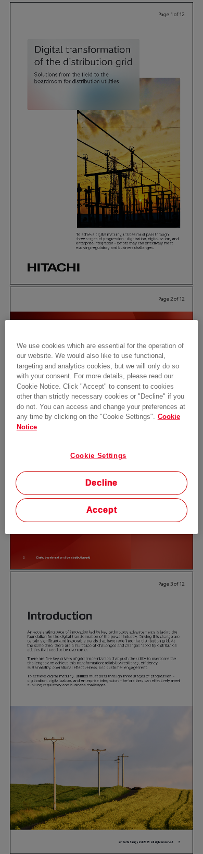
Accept (101, 509)
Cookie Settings (98, 456)
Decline (101, 482)
